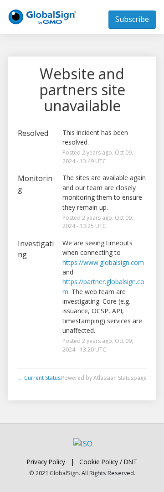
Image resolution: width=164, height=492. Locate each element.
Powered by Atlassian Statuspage (104, 378)
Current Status (39, 378)
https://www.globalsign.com (103, 262)
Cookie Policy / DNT (108, 461)
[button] (132, 19)
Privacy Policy (46, 461)
